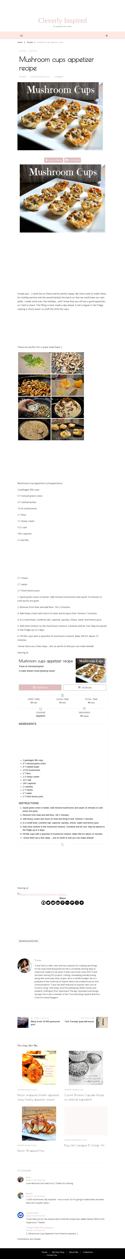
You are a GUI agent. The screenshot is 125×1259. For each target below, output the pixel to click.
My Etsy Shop (58, 1252)
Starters (33, 51)
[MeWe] (67, 903)
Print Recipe (74, 160)
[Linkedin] (58, 903)
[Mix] (72, 903)
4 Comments (58, 77)
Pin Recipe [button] (86, 687)
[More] (81, 903)
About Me (73, 1252)
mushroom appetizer (28, 941)
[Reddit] (53, 903)
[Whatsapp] (77, 903)
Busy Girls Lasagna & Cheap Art (84, 1145)
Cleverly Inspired (62, 20)
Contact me (52, 1255)
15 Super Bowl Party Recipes (39, 1227)
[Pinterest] (62, 903)
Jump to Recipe (55, 160)
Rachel (29, 1193)
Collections (88, 1252)
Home (44, 1252)
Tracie (23, 77)
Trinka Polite (32, 1213)
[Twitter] (48, 903)
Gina (28, 1177)
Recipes (22, 51)
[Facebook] (43, 903)
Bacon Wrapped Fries (30, 1150)
